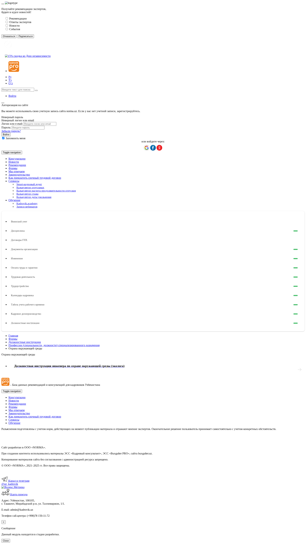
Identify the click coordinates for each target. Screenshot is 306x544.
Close (6, 540)
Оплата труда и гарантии (24, 267)
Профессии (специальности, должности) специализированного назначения (54, 345)
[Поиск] (36, 90)
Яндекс (159, 148)
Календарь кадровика (22, 295)
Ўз (10, 80)
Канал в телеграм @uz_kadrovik (15, 482)
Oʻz (10, 83)
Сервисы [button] (13, 181)
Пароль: (6, 127)
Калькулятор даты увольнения (33, 197)
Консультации (17, 158)
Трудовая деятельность (23, 277)
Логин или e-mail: (12, 123)
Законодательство (19, 174)
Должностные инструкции (25, 323)
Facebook (153, 148)
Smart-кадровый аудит (29, 184)
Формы (12, 168)
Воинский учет (19, 221)
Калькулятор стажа (27, 193)
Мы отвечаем (16, 171)
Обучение (14, 422)
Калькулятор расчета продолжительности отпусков (46, 190)
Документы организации (24, 249)
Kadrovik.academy (27, 203)
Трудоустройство (20, 286)
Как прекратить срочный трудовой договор (34, 177)
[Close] (2, 3)
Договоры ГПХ (19, 240)
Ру (10, 76)
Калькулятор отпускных (30, 187)
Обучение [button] (14, 200)
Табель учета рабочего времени (27, 304)
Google (146, 148)
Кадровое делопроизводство (26, 314)
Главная (13, 335)
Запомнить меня (15, 138)
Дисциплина (18, 231)
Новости (13, 161)
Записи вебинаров (26, 206)
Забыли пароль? (11, 130)
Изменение (17, 258)
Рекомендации (17, 165)
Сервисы (13, 419)
